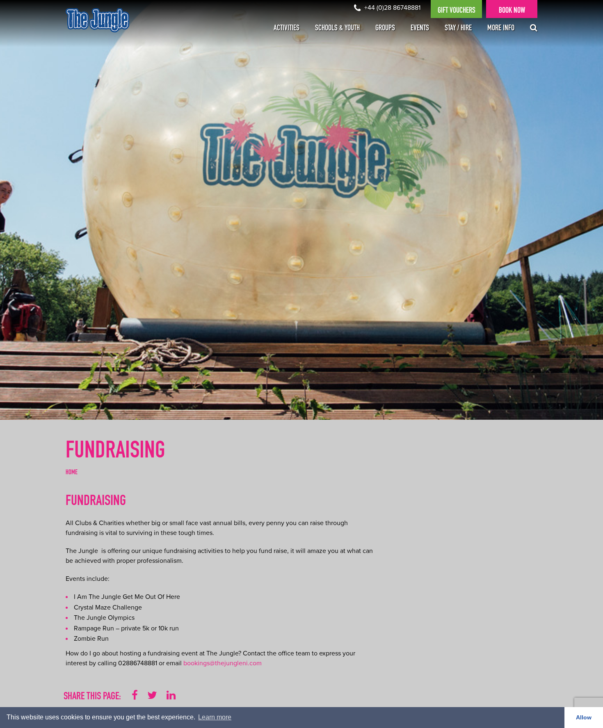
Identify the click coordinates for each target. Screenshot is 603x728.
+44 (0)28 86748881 (391, 8)
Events (420, 29)
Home (72, 473)
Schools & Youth (337, 29)
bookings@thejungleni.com (222, 663)
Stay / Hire (458, 29)
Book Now (512, 11)
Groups (385, 29)
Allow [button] (584, 717)
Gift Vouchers (456, 11)
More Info (500, 29)
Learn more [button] (214, 717)
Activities (286, 29)
